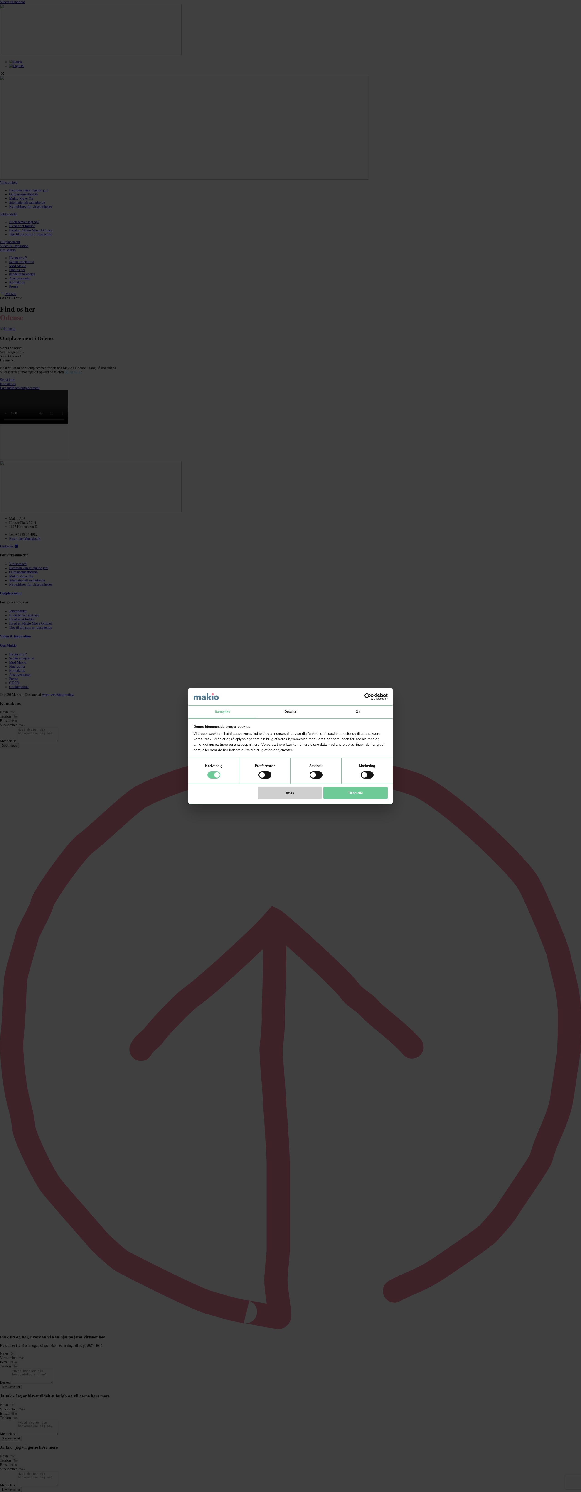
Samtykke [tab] (222, 711)
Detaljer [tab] (290, 711)
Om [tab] (358, 711)
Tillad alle (355, 793)
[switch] (264, 775)
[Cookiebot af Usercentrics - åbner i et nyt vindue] (368, 696)
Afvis (290, 793)
